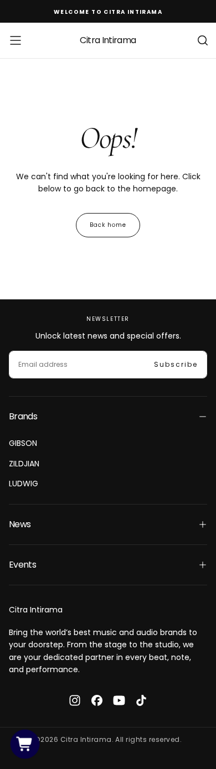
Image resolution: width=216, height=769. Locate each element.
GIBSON (23, 443)
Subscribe (176, 364)
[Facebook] (97, 700)
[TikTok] (141, 700)
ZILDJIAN (24, 463)
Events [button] (22, 564)
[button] (15, 40)
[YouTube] (119, 700)
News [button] (19, 524)
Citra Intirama (36, 609)
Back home (108, 225)
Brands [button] (23, 416)
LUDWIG (23, 483)
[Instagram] (74, 700)
